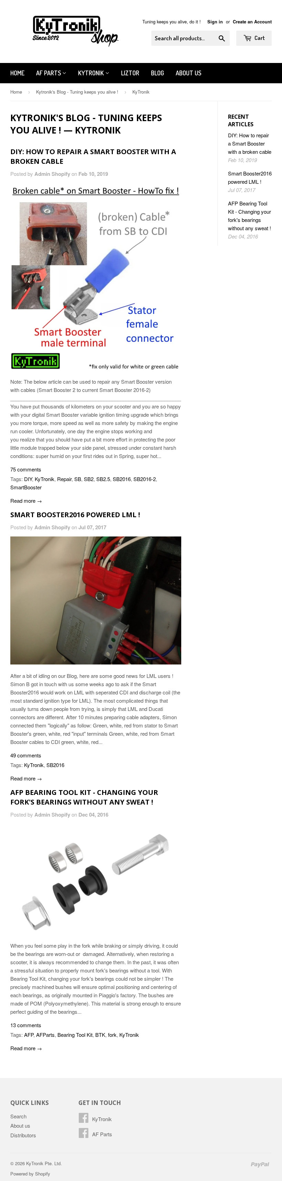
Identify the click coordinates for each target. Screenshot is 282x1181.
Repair (64, 478)
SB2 (89, 478)
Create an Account (252, 22)
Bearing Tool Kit (75, 1034)
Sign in (215, 22)
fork (112, 1034)
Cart (259, 37)
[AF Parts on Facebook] (83, 1134)
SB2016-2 (144, 478)
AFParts (45, 1034)
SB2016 (122, 478)
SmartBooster (26, 487)
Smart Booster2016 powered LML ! (75, 514)
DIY (28, 478)
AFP (28, 1034)
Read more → (26, 500)
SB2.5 (103, 478)
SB (77, 478)
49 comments (25, 755)
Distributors (23, 1135)
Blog (157, 73)
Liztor (130, 73)
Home (17, 73)
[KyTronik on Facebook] (83, 1119)
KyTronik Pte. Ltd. (44, 1163)
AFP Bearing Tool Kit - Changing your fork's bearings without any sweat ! (84, 797)
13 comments (25, 1025)
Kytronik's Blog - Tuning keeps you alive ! (77, 91)
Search (18, 1116)
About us (188, 73)
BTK (100, 1034)
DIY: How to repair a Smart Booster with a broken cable (249, 143)
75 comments (25, 469)
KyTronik (91, 73)
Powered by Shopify (30, 1173)
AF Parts (49, 73)
